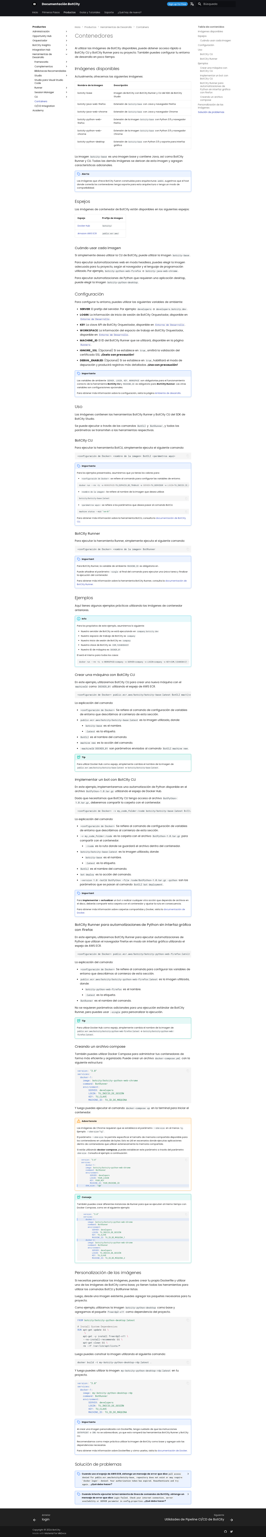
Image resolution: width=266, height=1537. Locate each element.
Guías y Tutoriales (90, 12)
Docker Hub (84, 225)
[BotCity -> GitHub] (225, 1531)
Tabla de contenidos (211, 26)
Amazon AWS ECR (87, 233)
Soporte (109, 12)
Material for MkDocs (55, 1533)
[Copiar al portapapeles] (188, 456)
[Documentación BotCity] (34, 4)
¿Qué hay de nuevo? (129, 12)
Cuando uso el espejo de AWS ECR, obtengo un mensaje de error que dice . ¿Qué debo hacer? (132, 1479)
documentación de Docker (172, 1450)
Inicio (35, 12)
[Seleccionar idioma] (192, 4)
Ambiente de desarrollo (168, 393)
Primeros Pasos (51, 12)
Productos (70, 12)
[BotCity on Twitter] (231, 1531)
